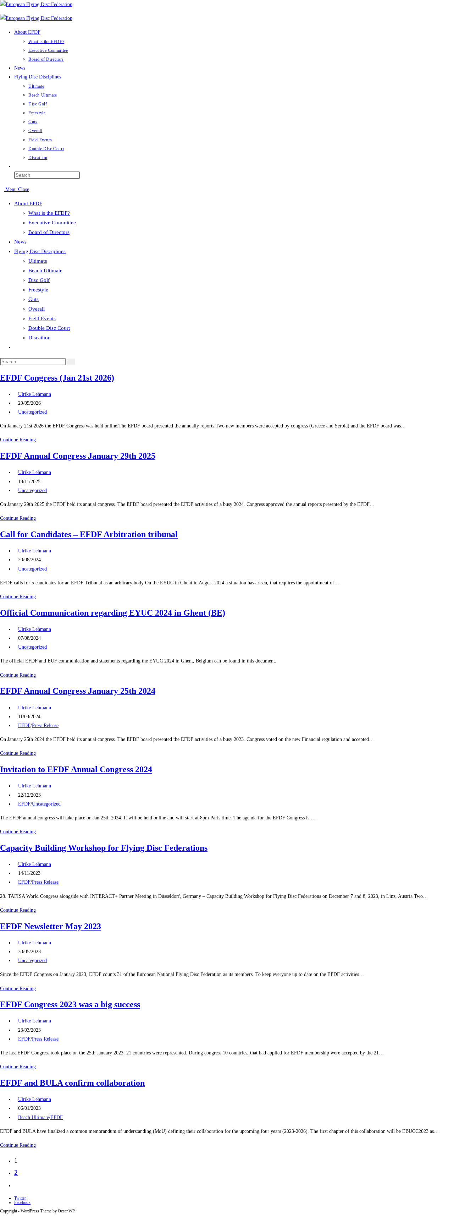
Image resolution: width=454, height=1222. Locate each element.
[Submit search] (71, 361)
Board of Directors (49, 232)
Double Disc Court (49, 328)
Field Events (42, 318)
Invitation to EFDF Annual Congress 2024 (76, 769)
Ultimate (37, 261)
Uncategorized (32, 412)
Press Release (45, 725)
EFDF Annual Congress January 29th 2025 (77, 455)
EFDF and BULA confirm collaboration (72, 1082)
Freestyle (38, 290)
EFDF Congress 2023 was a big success (70, 1004)
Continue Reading (20, 439)
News (20, 242)
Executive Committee (52, 222)
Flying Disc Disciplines (40, 251)
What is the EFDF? (49, 213)
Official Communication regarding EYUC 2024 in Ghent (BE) (112, 612)
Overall (36, 309)
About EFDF (28, 203)
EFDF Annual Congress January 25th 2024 (77, 690)
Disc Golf (39, 280)
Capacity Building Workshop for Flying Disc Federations (103, 847)
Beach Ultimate (45, 270)
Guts (33, 299)
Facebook (22, 1202)
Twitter (20, 1198)
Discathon (39, 337)
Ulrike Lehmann (34, 394)
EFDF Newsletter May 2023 (50, 926)
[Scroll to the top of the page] (2, 1217)
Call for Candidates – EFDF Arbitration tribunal (89, 534)
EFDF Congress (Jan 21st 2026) (57, 377)
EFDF (24, 725)
